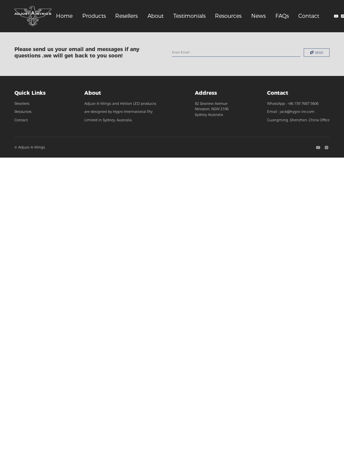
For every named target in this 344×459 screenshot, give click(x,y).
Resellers (126, 16)
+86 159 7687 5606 (303, 103)
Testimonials (189, 16)
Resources (228, 16)
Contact (308, 16)
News (258, 16)
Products (94, 16)
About (155, 16)
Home (64, 16)
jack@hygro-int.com (297, 112)
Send (319, 52)
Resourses (23, 112)
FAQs (282, 16)
